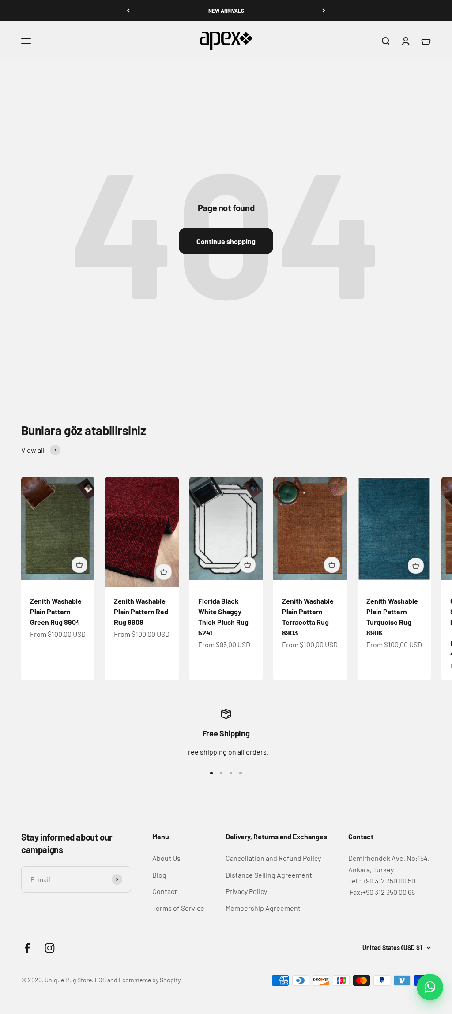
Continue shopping (226, 241)
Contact (164, 891)
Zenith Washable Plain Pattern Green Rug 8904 (56, 611)
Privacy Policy (246, 891)
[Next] (323, 10)
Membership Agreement (263, 908)
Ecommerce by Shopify (150, 980)
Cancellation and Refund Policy (273, 858)
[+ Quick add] (79, 565)
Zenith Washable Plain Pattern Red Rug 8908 (141, 611)
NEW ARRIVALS (226, 11)
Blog (159, 875)
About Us (166, 858)
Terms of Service (178, 908)
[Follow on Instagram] (50, 948)
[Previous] (128, 10)
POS (100, 980)
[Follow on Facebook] (27, 948)
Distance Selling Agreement (269, 875)
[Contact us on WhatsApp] (430, 987)
